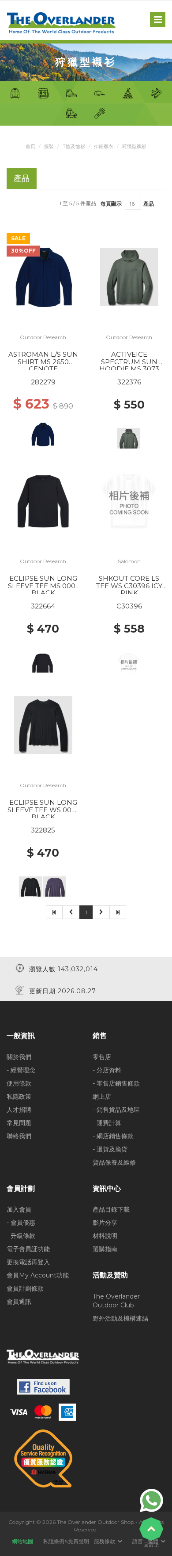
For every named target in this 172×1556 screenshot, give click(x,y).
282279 (43, 382)
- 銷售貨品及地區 (116, 1110)
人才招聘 (19, 1110)
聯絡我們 (19, 1136)
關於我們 (19, 1057)
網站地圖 (22, 1541)
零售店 (102, 1057)
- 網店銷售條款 (113, 1136)
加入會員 (19, 1209)
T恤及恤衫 (74, 146)
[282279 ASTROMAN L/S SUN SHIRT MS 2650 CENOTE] (43, 277)
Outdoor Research (43, 337)
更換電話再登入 (28, 1262)
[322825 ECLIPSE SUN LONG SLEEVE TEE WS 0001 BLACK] (43, 725)
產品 (148, 203)
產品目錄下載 (111, 1209)
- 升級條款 (21, 1236)
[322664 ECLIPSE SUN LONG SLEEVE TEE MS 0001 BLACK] (43, 501)
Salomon (129, 561)
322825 (43, 830)
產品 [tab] (22, 178)
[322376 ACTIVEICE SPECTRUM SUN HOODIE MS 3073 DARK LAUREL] (129, 277)
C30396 (129, 606)
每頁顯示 (111, 203)
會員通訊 (19, 1302)
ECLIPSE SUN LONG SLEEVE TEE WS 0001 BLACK (43, 809)
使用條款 (19, 1083)
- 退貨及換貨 (110, 1149)
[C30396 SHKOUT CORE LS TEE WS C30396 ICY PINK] (129, 501)
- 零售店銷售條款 (116, 1083)
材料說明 (105, 1236)
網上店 (102, 1096)
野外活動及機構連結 (120, 1318)
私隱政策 (19, 1096)
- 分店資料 (107, 1070)
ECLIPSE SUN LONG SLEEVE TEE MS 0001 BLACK (43, 585)
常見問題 (19, 1123)
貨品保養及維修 (114, 1162)
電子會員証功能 (28, 1249)
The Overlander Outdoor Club (116, 1300)
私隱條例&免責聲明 (66, 1541)
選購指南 (105, 1249)
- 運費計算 (107, 1123)
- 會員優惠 (21, 1223)
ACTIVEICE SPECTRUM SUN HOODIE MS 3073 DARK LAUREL (129, 365)
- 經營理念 (21, 1070)
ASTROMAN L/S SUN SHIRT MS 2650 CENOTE (43, 361)
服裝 (49, 146)
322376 (129, 382)
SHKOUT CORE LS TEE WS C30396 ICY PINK (129, 585)
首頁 (30, 146)
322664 (43, 606)
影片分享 (105, 1223)
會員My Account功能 (38, 1275)
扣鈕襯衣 (103, 146)
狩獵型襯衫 (134, 146)
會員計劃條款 (25, 1288)
